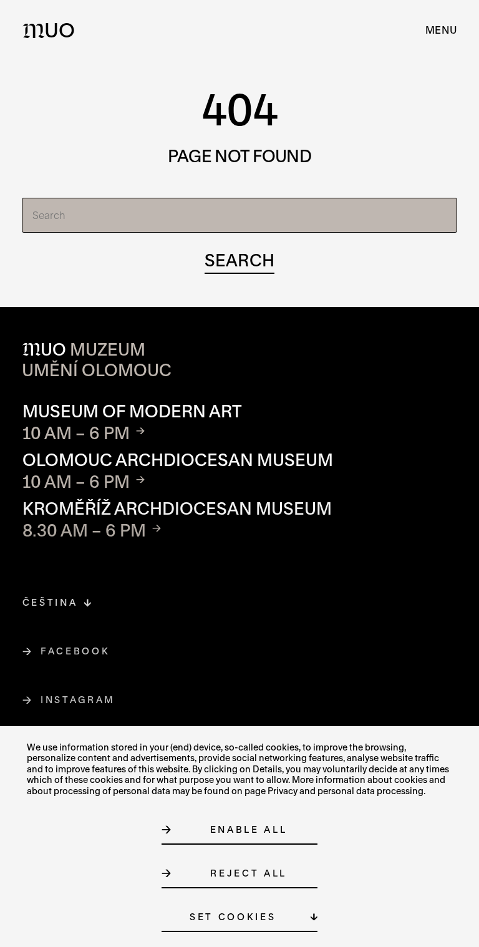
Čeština (50, 602)
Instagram (78, 699)
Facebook (75, 651)
